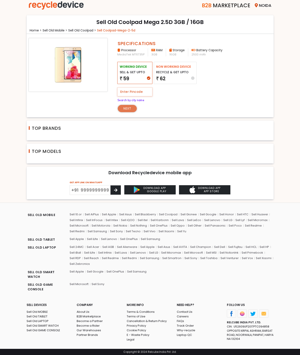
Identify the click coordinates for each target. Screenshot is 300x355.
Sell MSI (211, 253)
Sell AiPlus (92, 214)
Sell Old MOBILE (37, 312)
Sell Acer (93, 247)
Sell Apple (109, 214)
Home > (36, 30)
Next (127, 108)
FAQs (180, 321)
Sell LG (227, 220)
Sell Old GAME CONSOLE (43, 330)
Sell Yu (181, 231)
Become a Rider (88, 326)
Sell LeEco (194, 220)
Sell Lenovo (212, 220)
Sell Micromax (257, 220)
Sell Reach (91, 258)
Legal (130, 339)
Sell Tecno (133, 231)
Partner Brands (87, 335)
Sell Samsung (97, 231)
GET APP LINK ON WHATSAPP (86, 182)
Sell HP (264, 247)
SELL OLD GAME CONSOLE (40, 286)
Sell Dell (219, 247)
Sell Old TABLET (37, 316)
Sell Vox (247, 258)
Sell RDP (75, 258)
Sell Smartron (171, 258)
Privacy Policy (136, 326)
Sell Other (195, 225)
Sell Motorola (101, 225)
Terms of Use (136, 316)
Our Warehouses (89, 330)
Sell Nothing (138, 225)
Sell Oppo (178, 225)
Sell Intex (112, 220)
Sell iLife (92, 239)
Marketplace (226, 5)
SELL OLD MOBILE (41, 215)
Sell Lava (178, 220)
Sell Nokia (120, 225)
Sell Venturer (229, 258)
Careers (183, 316)
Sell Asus (125, 214)
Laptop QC (184, 335)
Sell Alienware (127, 247)
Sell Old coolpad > (82, 30)
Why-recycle (186, 330)
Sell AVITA (180, 247)
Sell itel (143, 220)
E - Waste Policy (138, 335)
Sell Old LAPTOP (38, 321)
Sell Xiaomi (166, 231)
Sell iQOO (128, 220)
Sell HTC (242, 214)
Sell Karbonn (160, 220)
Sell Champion (200, 247)
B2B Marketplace (89, 316)
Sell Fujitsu (235, 247)
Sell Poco (235, 225)
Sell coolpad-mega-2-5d (116, 30)
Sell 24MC (77, 247)
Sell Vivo (149, 231)
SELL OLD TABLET (41, 239)
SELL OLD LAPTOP (42, 247)
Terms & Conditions (141, 312)
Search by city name (131, 100)
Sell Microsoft (79, 225)
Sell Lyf (240, 220)
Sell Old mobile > (55, 30)
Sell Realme (253, 225)
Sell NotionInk (229, 253)
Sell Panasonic (215, 225)
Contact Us (184, 312)
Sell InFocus (94, 220)
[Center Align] (115, 190)
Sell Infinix (76, 220)
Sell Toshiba (208, 258)
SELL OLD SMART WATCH (41, 274)
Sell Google (208, 214)
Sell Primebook (252, 253)
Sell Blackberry (145, 214)
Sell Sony (116, 231)
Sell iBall (75, 253)
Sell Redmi (77, 231)
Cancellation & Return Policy (147, 321)
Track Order (185, 326)
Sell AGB (108, 247)
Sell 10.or (76, 214)
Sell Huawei (259, 214)
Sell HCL (251, 247)
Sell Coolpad (168, 214)
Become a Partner (90, 321)
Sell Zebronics (80, 264)
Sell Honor (226, 214)
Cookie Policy (136, 330)
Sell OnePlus (159, 225)
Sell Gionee (189, 214)
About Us (83, 312)
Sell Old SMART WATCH (43, 326)
